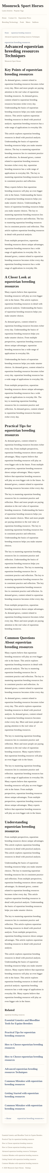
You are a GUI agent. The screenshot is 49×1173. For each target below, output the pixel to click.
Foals (22, 22)
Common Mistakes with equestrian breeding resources (20, 1155)
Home (4, 18)
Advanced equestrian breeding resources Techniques (19, 1151)
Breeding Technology (10, 22)
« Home (8, 1118)
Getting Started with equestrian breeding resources (19, 1159)
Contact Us (12, 18)
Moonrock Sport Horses (22, 6)
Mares (28, 22)
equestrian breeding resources (21, 33)
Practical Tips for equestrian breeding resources (18, 1139)
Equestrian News (25, 18)
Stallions (35, 22)
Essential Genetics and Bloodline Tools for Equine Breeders (22, 1135)
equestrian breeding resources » (30, 1118)
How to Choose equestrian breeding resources (17, 1143)
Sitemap (28, 1168)
